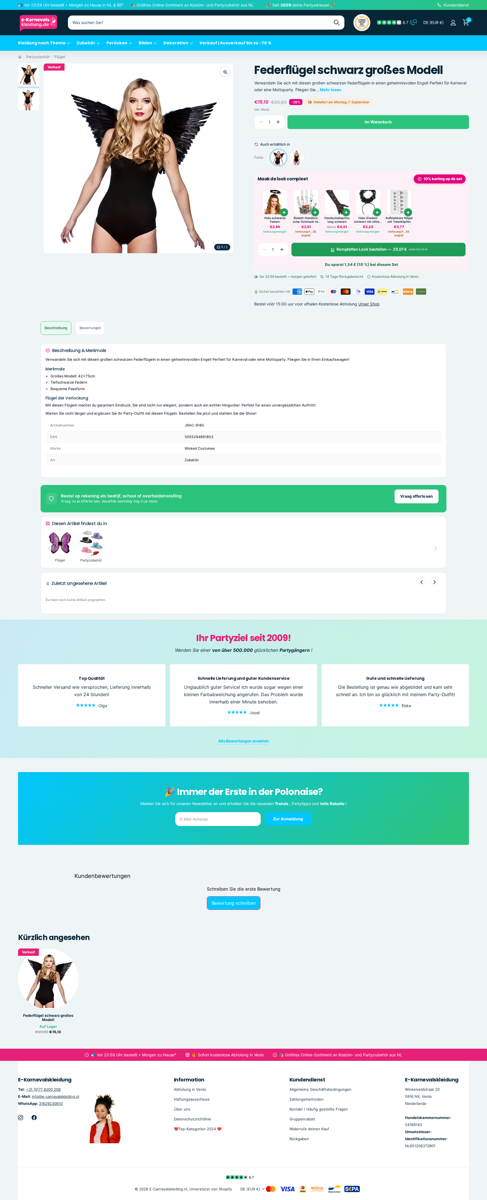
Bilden (145, 43)
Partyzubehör (38, 56)
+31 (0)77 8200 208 (43, 1089)
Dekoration (175, 43)
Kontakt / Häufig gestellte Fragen (318, 1109)
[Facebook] (34, 1117)
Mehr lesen (330, 89)
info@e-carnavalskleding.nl (55, 1096)
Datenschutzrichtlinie (192, 1119)
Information (189, 1079)
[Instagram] (20, 1117)
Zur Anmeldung (288, 818)
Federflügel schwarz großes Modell (48, 1017)
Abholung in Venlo (190, 1089)
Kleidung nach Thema (41, 43)
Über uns (182, 1109)
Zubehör (86, 43)
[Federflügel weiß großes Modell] (297, 157)
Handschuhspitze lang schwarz (336, 220)
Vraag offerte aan (416, 496)
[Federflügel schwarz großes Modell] (278, 157)
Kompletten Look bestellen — (382, 249)
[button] (278, 122)
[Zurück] (421, 581)
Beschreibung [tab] (56, 328)
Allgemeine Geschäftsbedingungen (320, 1089)
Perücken (117, 43)
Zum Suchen (336, 23)
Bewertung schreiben (234, 903)
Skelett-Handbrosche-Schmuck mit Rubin (306, 220)
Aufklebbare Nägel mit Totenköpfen (399, 220)
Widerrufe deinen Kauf (309, 1129)
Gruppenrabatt (302, 1119)
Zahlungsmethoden (306, 1099)
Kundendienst (307, 1079)
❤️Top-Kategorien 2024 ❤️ (198, 1129)
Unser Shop (369, 303)
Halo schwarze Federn (274, 220)
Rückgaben (299, 1138)
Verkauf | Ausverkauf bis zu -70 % (235, 43)
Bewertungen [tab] (90, 328)
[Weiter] (434, 581)
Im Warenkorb (378, 121)
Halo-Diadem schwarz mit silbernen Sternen (368, 220)
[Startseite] (20, 56)
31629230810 (51, 1103)
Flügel (59, 56)
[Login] (453, 22)
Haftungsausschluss (192, 1099)
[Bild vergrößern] (225, 71)
